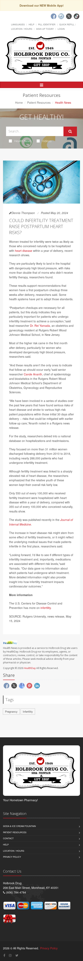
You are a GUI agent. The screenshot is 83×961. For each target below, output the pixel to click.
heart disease (23, 251)
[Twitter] (69, 16)
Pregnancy (11, 711)
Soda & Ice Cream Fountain (19, 826)
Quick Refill (66, 24)
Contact (8, 838)
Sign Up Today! (45, 28)
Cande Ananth (33, 374)
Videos (47, 141)
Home (19, 102)
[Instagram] (61, 16)
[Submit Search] (70, 131)
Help (31, 24)
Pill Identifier (46, 24)
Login (61, 28)
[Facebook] (53, 16)
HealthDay (30, 668)
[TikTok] (76, 16)
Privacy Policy (12, 856)
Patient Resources (39, 102)
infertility (45, 608)
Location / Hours (21, 28)
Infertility (28, 711)
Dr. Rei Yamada (40, 326)
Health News (23, 141)
